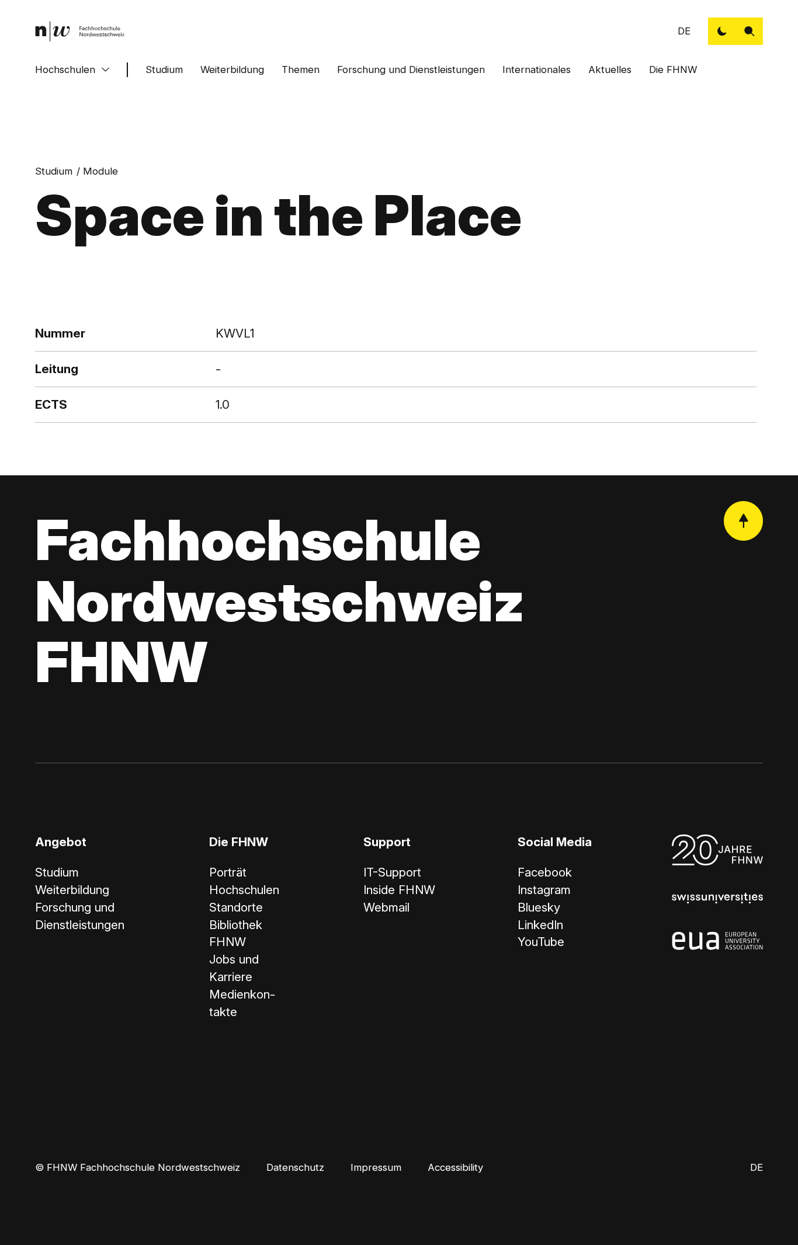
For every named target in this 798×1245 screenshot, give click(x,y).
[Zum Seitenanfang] (743, 520)
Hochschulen (65, 69)
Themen (301, 69)
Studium (164, 69)
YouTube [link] (541, 941)
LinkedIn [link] (540, 924)
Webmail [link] (386, 907)
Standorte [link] (236, 907)
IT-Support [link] (392, 872)
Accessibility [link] (455, 1167)
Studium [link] (53, 171)
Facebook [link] (545, 872)
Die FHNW (673, 69)
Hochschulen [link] (244, 889)
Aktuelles (610, 69)
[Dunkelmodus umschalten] (721, 31)
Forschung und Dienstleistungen (411, 69)
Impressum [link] (376, 1167)
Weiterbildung (232, 69)
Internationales (536, 69)
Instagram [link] (544, 889)
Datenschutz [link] (295, 1167)
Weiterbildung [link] (72, 889)
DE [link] (684, 31)
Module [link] (100, 171)
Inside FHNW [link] (399, 889)
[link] (80, 31)
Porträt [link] (228, 872)
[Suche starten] (749, 31)
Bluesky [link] (539, 907)
